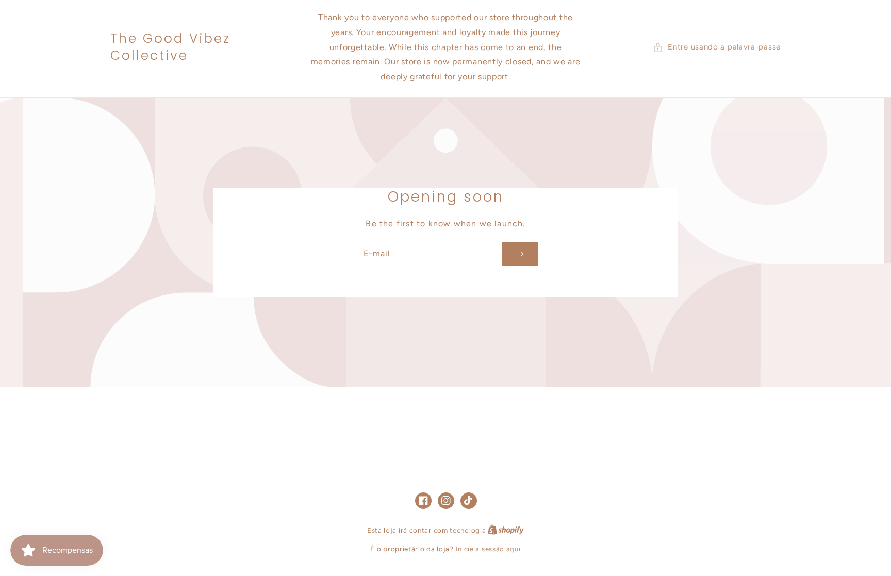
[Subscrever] (520, 254)
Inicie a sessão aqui (488, 549)
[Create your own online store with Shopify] (506, 530)
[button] (717, 47)
